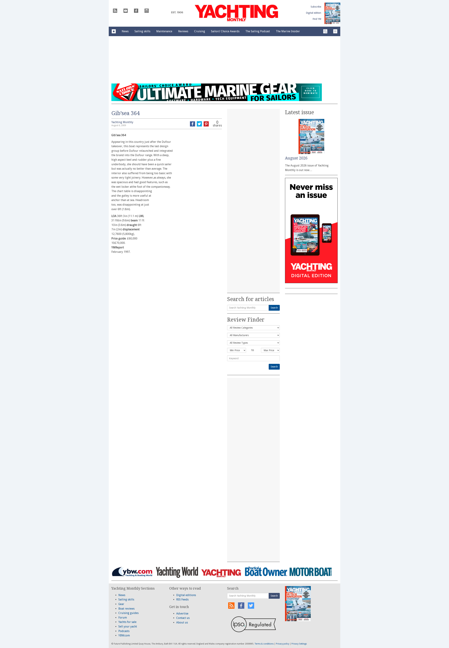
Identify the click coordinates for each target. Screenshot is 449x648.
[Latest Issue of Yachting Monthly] (332, 13)
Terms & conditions (264, 644)
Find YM (317, 19)
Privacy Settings (299, 644)
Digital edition (313, 12)
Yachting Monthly (122, 122)
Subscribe (316, 6)
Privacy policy (282, 644)
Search (274, 307)
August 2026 (296, 158)
